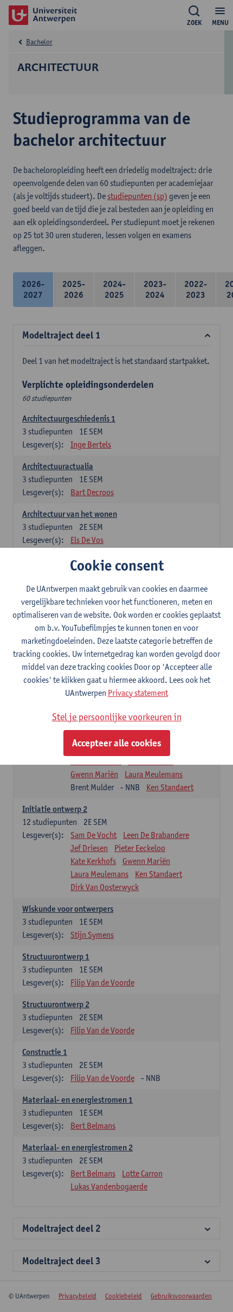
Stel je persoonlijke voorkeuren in (117, 716)
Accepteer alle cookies (116, 743)
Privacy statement (138, 693)
